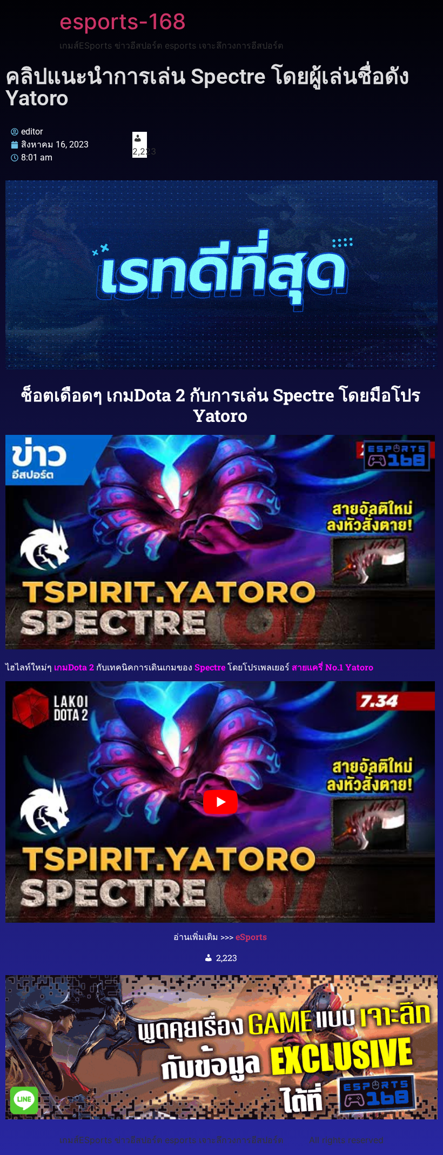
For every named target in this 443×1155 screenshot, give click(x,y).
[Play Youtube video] (220, 802)
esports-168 (122, 21)
